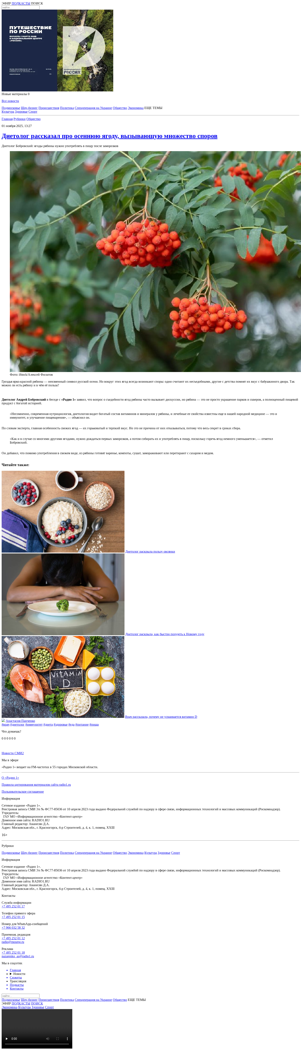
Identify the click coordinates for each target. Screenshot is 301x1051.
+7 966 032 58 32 (13, 927)
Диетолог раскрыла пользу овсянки (150, 551)
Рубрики (20, 119)
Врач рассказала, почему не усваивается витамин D (161, 716)
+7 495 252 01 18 (13, 952)
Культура (8, 111)
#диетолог (17, 724)
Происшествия (48, 108)
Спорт (32, 111)
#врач (5, 724)
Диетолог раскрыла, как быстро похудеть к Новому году (164, 634)
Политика (67, 108)
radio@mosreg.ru (13, 942)
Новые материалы (15, 94)
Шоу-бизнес (29, 108)
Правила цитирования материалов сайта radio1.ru (36, 784)
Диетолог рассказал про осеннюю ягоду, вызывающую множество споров (109, 135)
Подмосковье (11, 108)
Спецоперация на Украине (93, 108)
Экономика (136, 108)
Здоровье (21, 111)
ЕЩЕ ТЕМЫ (153, 108)
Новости (19, 974)
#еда (71, 724)
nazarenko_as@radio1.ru (18, 956)
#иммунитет (34, 724)
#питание (82, 724)
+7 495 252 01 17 (13, 906)
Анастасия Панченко (20, 721)
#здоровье (61, 724)
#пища (94, 724)
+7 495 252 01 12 (13, 938)
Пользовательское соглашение (23, 791)
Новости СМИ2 (13, 753)
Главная (7, 119)
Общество (120, 108)
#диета (48, 724)
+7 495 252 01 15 (13, 917)
